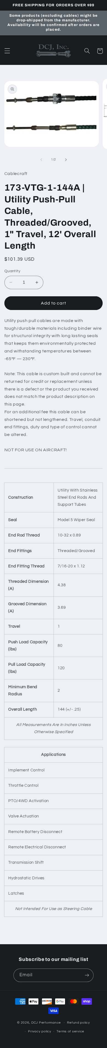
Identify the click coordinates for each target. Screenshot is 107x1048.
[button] (7, 51)
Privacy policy (39, 1031)
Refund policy (78, 1022)
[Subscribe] (86, 975)
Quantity (12, 271)
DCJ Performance (46, 1022)
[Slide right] (66, 160)
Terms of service (70, 1031)
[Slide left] (41, 160)
